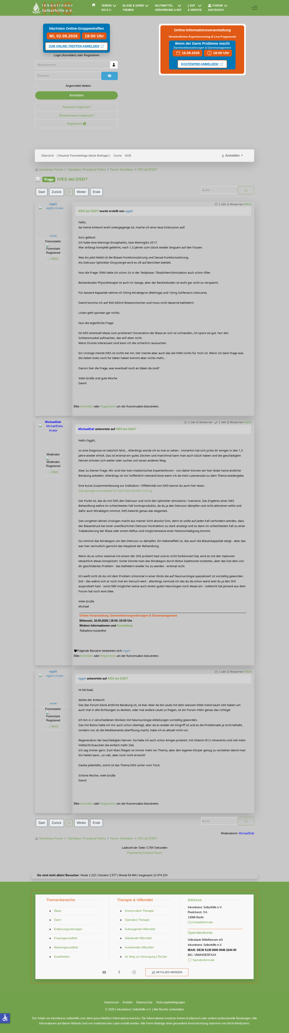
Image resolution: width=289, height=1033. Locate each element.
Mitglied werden (169, 972)
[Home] (93, 5)
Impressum (111, 1002)
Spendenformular (203, 960)
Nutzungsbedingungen (170, 1002)
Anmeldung (125, 625)
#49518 (248, 671)
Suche (117, 155)
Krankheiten (61, 956)
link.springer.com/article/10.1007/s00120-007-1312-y (115, 491)
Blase (57, 910)
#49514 (248, 204)
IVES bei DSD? (88, 211)
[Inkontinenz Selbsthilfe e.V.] (52, 8)
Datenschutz (144, 1002)
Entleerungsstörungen (68, 929)
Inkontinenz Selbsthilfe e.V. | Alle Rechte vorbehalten (150, 1009)
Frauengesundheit (65, 938)
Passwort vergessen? (77, 107)
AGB (128, 155)
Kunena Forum (152, 852)
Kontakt (128, 1002)
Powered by (134, 852)
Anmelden (76, 95)
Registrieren (75, 123)
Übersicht (47, 155)
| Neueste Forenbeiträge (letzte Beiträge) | (83, 155)
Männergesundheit (66, 947)
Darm (57, 919)
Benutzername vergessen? (76, 115)
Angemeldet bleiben (78, 85)
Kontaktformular (202, 922)
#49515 (248, 422)
